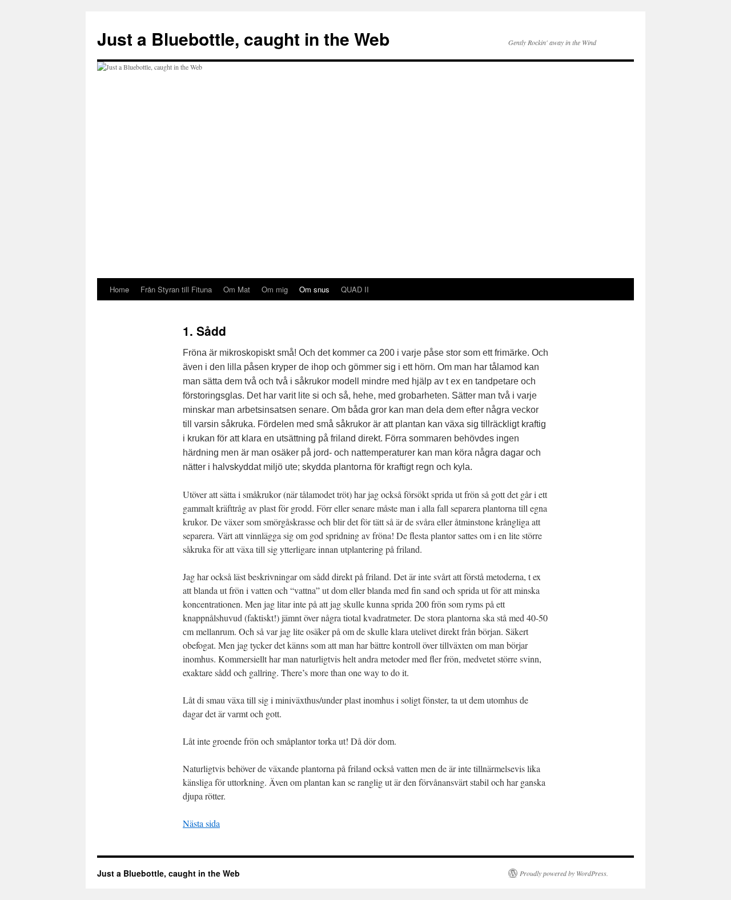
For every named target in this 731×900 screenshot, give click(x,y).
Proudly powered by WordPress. (564, 873)
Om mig (275, 289)
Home (119, 289)
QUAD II (355, 289)
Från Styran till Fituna (176, 289)
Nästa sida (201, 823)
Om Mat (236, 289)
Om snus (314, 289)
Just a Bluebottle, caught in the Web (243, 38)
